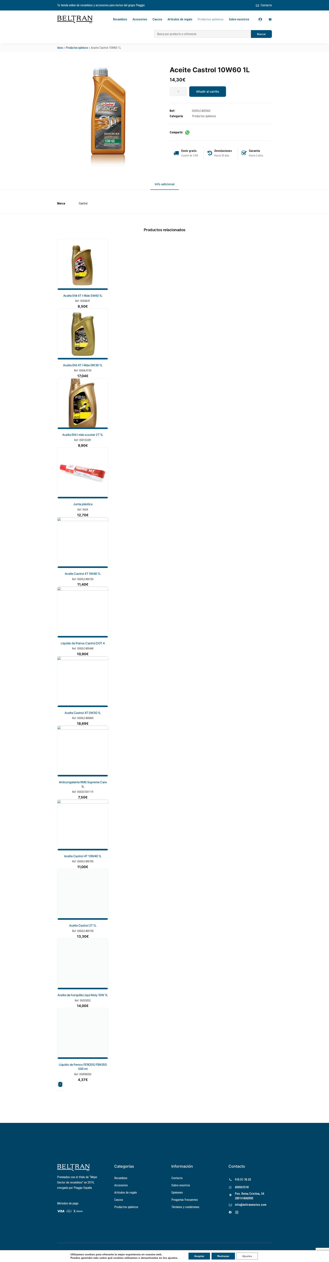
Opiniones (177, 1192)
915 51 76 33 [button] (243, 1179)
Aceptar (199, 1256)
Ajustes (247, 1256)
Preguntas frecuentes (184, 1200)
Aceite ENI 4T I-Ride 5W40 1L (82, 295)
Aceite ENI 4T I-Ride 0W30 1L (82, 365)
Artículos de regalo (180, 19)
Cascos (157, 19)
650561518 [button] (242, 1187)
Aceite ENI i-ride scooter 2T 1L (82, 435)
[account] (263, 19)
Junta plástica (82, 504)
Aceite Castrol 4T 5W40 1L (83, 574)
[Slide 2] (60, 1090)
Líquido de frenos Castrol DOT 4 (83, 643)
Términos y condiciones (185, 1207)
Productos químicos (211, 19)
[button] (108, 117)
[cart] (269, 19)
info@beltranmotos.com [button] (250, 1205)
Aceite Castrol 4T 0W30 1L (83, 713)
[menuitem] (264, 5)
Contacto (266, 5)
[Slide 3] (63, 1090)
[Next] (60, 1084)
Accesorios (140, 19)
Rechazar (223, 1256)
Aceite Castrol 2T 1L (82, 925)
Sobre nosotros (239, 19)
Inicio (60, 48)
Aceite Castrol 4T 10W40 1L (82, 856)
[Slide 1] (58, 1090)
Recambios (120, 19)
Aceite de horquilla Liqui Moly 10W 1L (82, 995)
